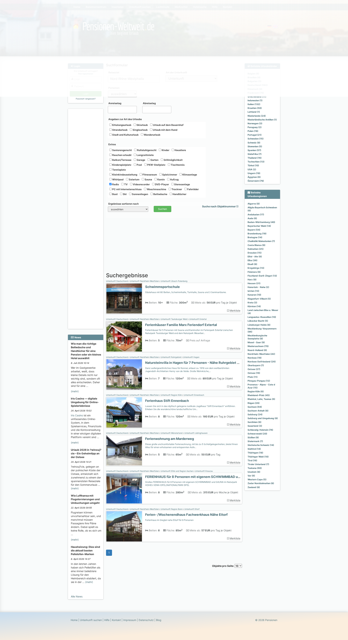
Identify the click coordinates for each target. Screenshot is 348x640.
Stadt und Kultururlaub (125, 134)
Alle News (76, 596)
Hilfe (106, 620)
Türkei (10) (253, 165)
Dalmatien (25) (256, 249)
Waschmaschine (156, 189)
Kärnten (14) (254, 306)
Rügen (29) (254, 403)
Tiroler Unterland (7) (258, 464)
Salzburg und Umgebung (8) (263, 418)
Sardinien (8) (254, 422)
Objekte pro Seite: (223, 565)
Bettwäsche (160, 194)
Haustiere (180, 150)
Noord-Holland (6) (257, 350)
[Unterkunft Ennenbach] (124, 412)
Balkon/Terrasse (121, 159)
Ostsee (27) (254, 369)
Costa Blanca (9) (256, 245)
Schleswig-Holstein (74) (260, 429)
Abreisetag (149, 103)
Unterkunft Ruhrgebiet (171, 357)
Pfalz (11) (253, 377)
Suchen (162, 208)
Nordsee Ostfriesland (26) (262, 361)
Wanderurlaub (151, 134)
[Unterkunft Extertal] (124, 336)
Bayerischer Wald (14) (259, 226)
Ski (124, 194)
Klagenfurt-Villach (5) (259, 298)
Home (74, 620)
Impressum (129, 620)
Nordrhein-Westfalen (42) (261, 354)
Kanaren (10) (254, 294)
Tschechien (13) (256, 161)
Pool (139, 164)
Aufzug (174, 179)
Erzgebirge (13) (256, 268)
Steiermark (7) (255, 441)
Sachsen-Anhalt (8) (258, 410)
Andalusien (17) (256, 214)
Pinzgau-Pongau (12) (259, 380)
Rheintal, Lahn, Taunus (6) (261, 399)
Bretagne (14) (255, 237)
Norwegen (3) (255, 123)
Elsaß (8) (252, 264)
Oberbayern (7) (256, 365)
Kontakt (116, 620)
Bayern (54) (254, 229)
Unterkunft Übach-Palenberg (173, 281)
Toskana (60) (255, 468)
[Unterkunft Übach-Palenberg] (124, 298)
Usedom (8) (254, 471)
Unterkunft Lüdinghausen (196, 433)
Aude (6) (252, 218)
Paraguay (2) (255, 127)
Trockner (176, 189)
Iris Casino (77, 415)
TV (126, 184)
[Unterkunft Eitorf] (124, 526)
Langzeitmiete (145, 155)
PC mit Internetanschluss (127, 189)
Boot (115, 194)
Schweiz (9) (254, 142)
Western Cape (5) (257, 479)
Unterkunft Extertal (198, 319)
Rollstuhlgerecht (146, 150)
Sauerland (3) (255, 425)
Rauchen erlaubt (121, 155)
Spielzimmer (169, 174)
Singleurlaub (140, 129)
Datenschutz (146, 620)
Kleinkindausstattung (124, 174)
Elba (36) (252, 260)
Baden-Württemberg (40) (261, 222)
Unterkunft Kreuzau (203, 471)
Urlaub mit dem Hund (164, 129)
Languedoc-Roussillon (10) (262, 317)
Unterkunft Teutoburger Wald (174, 319)
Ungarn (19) (254, 173)
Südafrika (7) (255, 154)
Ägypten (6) (254, 177)
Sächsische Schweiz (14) (261, 445)
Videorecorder (141, 184)
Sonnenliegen (139, 194)
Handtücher (179, 194)
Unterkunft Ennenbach (193, 395)
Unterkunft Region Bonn (171, 509)
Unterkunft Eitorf (192, 509)
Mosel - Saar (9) (256, 342)
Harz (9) (252, 279)
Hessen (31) (254, 283)
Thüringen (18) (255, 452)
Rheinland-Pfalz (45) (259, 395)
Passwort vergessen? (86, 99)
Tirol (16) (252, 460)
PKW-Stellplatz (156, 164)
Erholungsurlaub (121, 125)
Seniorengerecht (122, 150)
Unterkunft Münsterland (171, 433)
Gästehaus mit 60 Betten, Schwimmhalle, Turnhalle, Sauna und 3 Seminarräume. (185, 292)
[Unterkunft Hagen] (124, 374)
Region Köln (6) (256, 391)
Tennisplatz (119, 169)
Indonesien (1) (255, 100)
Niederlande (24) (257, 115)
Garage (140, 159)
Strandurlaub (119, 129)
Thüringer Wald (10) (258, 456)
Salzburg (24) (255, 414)
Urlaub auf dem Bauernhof (167, 125)
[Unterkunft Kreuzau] (124, 488)
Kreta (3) (252, 302)
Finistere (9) (254, 272)
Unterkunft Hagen (191, 357)
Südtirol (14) (254, 448)
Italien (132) (254, 104)
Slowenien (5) (255, 146)
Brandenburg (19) (257, 233)
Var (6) (251, 475)
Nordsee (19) (255, 357)
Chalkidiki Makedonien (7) (261, 241)
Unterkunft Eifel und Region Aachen (177, 471)
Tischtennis (177, 164)
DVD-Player (161, 184)
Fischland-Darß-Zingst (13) (262, 275)
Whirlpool (118, 179)
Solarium (133, 179)
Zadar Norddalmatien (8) (261, 483)
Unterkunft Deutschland (117, 281)
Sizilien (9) (253, 437)
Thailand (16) (255, 157)
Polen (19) (253, 131)
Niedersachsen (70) (258, 346)
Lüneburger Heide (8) (259, 324)
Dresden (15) (255, 252)
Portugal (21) (255, 134)
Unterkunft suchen (91, 620)
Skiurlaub (142, 125)
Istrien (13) (253, 291)
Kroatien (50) (255, 108)
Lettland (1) (254, 111)
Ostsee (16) (254, 373)
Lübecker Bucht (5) (258, 320)
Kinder (165, 150)
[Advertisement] (86, 165)
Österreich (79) (256, 180)
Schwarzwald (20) (257, 433)
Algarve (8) (254, 203)
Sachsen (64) (255, 406)
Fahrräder (193, 189)
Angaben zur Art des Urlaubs (125, 119)
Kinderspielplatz (121, 164)
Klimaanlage (189, 174)
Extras (112, 144)
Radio (115, 184)
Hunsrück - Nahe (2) (258, 287)
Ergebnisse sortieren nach (123, 203)
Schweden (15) (256, 138)
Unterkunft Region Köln (171, 395)
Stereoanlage (182, 184)
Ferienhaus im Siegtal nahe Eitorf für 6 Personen (169, 520)
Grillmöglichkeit (173, 159)
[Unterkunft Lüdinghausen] (124, 450)
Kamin (161, 179)
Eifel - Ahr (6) (255, 256)
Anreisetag (114, 103)
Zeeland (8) (254, 487)
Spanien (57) (254, 150)
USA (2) (252, 169)
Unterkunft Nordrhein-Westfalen (144, 281)
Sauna (148, 179)
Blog (158, 620)
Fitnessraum (149, 174)
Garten (154, 159)
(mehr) (75, 391)
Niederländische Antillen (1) (262, 119)
